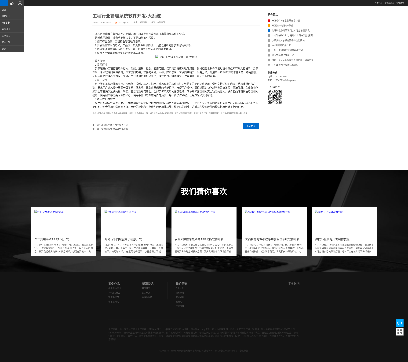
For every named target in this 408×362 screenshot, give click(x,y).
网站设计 (6, 16)
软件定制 (400, 3)
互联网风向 (147, 297)
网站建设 (111, 113)
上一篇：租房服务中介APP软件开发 (110, 125)
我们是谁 (181, 283)
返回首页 (251, 126)
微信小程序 (113, 297)
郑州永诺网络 (139, 329)
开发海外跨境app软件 (281, 25)
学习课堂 (146, 288)
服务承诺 (180, 292)
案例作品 (114, 283)
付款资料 (180, 306)
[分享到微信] (94, 150)
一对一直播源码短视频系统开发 (286, 50)
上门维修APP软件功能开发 (283, 65)
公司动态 (146, 292)
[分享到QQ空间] (94, 154)
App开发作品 (114, 292)
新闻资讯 (147, 283)
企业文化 (180, 288)
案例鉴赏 (6, 35)
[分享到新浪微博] (94, 139)
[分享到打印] (94, 162)
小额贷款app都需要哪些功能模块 (287, 40)
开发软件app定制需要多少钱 (284, 20)
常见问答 (180, 297)
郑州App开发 (155, 329)
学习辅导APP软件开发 (281, 55)
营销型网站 (113, 301)
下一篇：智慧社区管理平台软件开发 (110, 129)
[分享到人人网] (94, 146)
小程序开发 (389, 3)
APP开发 (378, 3)
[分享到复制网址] (94, 158)
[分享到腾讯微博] (94, 142)
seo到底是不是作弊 (280, 45)
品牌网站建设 (114, 288)
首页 (4, 9)
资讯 (4, 49)
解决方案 (6, 42)
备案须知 (244, 350)
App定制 (6, 22)
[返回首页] (12, 3)
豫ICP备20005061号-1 (226, 350)
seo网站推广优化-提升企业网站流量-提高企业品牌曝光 (292, 35)
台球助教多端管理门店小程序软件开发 (289, 30)
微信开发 (6, 29)
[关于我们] (20, 3)
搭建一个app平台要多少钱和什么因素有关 (291, 60)
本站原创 (161, 22)
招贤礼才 (180, 301)
